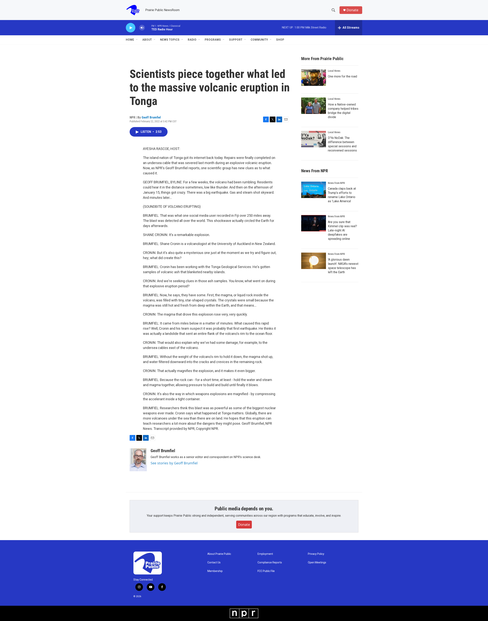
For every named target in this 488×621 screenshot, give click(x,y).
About (147, 39)
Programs (213, 39)
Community (259, 39)
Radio (192, 39)
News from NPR (336, 182)
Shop (280, 39)
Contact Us (214, 562)
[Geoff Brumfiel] (138, 459)
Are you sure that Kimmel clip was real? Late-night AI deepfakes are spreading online (342, 230)
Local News (334, 70)
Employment (265, 554)
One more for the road (342, 76)
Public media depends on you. (244, 508)
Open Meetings (317, 562)
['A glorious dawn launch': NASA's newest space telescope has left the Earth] (313, 261)
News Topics (170, 39)
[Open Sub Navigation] (137, 39)
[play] (131, 28)
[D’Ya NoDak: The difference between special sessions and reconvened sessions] (313, 139)
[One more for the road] (313, 77)
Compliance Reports (270, 562)
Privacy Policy (316, 554)
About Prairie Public (219, 554)
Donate (352, 10)
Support (235, 39)
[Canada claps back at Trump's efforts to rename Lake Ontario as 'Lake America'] (313, 190)
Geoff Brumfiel (151, 117)
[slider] (148, 28)
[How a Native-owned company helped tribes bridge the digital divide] (313, 105)
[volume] (142, 27)
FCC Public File (266, 571)
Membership (215, 571)
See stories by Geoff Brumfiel (174, 463)
